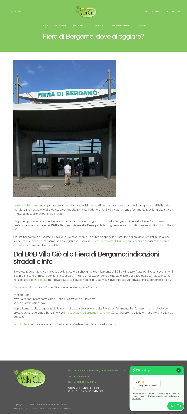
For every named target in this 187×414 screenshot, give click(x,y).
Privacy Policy (20, 408)
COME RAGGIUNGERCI (120, 26)
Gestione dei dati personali (59, 408)
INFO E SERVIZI (80, 26)
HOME (45, 26)
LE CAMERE (60, 26)
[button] (178, 370)
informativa (136, 398)
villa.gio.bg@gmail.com (85, 382)
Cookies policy (36, 408)
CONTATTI (98, 26)
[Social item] (167, 12)
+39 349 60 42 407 (83, 376)
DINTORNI (141, 26)
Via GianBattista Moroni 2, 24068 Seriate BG (96, 371)
